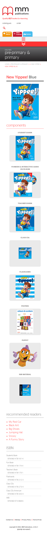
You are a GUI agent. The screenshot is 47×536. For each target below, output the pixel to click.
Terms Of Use (37, 519)
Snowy (12, 436)
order (19, 23)
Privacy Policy (26, 519)
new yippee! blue (11, 66)
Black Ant (14, 425)
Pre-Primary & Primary (20, 64)
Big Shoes (14, 429)
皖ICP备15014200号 (23, 529)
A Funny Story (16, 439)
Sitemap (17, 519)
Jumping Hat (16, 432)
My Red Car (15, 422)
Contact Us (9, 519)
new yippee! (35, 64)
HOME (7, 64)
